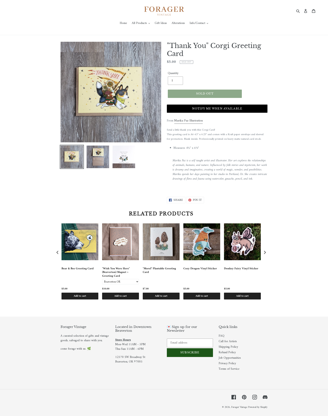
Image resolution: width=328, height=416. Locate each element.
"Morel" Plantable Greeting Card (159, 271)
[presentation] (57, 252)
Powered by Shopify (257, 407)
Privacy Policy (227, 363)
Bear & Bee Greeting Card (78, 269)
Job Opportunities (230, 358)
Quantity (173, 73)
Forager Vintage (239, 407)
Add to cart (80, 296)
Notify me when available (217, 108)
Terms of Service (229, 369)
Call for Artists (228, 341)
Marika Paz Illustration (188, 120)
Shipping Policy (228, 347)
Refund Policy (227, 352)
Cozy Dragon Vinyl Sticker (200, 269)
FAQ (221, 336)
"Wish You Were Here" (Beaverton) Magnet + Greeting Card (116, 272)
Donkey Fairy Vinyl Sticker (241, 269)
